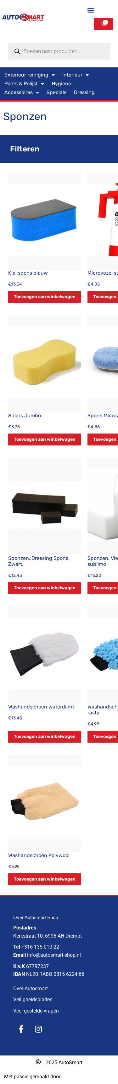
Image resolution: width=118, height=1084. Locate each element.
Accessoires (18, 92)
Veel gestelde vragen (36, 1011)
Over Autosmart (30, 989)
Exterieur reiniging (26, 75)
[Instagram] (38, 1029)
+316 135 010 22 (40, 947)
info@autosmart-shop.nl (54, 955)
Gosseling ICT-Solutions (88, 1077)
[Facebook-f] (21, 1029)
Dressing (84, 92)
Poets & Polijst (21, 84)
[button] (90, 10)
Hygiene (61, 84)
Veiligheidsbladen (33, 999)
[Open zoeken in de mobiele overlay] (59, 51)
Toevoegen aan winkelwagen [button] (45, 296)
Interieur (72, 75)
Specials (56, 92)
